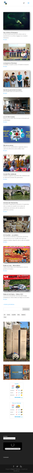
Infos (18, 314)
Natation (23, 314)
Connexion (6, 457)
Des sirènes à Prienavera (10, 32)
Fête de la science (8, 145)
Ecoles (8, 314)
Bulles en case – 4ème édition (11, 265)
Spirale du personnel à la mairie (12, 90)
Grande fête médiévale (9, 174)
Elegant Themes (15, 469)
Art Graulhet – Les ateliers (10, 235)
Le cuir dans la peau (9, 117)
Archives (5, 436)
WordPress (16, 471)
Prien (5, 317)
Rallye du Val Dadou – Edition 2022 (13, 294)
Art (4, 314)
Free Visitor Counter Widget (13, 448)
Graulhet (14, 314)
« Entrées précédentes (8, 304)
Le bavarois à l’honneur (10, 63)
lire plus (5, 39)
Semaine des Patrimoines (10, 203)
